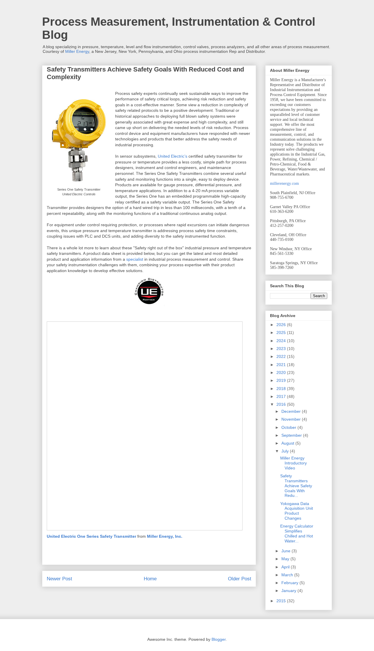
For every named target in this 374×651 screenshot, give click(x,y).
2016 (281, 404)
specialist (134, 259)
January (289, 590)
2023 (281, 348)
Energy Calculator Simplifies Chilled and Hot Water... (296, 533)
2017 (281, 396)
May (285, 558)
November (291, 419)
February (290, 582)
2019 (281, 380)
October (289, 427)
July (285, 451)
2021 (281, 364)
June (286, 551)
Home (150, 579)
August (288, 443)
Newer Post (59, 579)
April (286, 567)
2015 (281, 600)
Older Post (239, 579)
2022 (281, 356)
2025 (281, 332)
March (287, 574)
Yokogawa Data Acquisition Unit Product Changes (296, 511)
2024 (281, 340)
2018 (281, 388)
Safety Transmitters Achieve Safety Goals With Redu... (296, 486)
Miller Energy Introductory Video (293, 463)
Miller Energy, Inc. (164, 536)
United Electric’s (172, 156)
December (291, 411)
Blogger (219, 639)
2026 (281, 324)
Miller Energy (77, 51)
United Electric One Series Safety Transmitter (91, 536)
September (292, 435)
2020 (281, 372)
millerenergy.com (284, 183)
